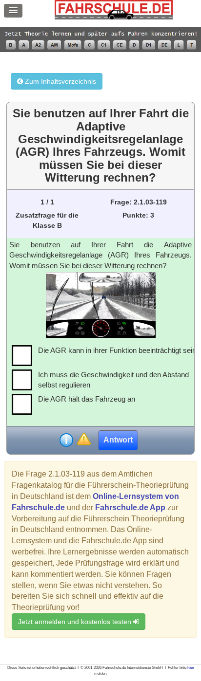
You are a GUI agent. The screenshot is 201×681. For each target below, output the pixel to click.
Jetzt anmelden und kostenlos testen (75, 622)
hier (190, 667)
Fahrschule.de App (130, 507)
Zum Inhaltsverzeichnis (59, 81)
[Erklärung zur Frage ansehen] (66, 440)
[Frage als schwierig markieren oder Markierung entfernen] (83, 439)
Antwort (118, 440)
